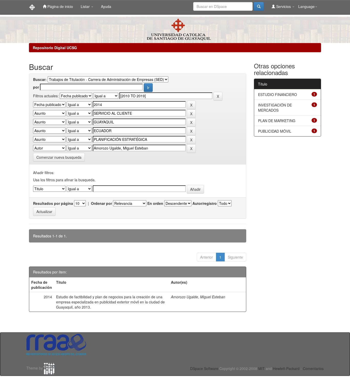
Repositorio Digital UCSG (55, 47)
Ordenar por (101, 203)
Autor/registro (204, 203)
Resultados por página (53, 203)
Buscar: (40, 79)
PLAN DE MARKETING (276, 120)
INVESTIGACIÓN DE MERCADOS (275, 107)
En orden (155, 203)
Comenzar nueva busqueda (58, 157)
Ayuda (106, 6)
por (36, 87)
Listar (86, 6)
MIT (261, 368)
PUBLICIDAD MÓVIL (274, 131)
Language (306, 6)
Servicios (283, 6)
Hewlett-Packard (286, 368)
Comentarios (313, 368)
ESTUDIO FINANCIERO (277, 94)
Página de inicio (59, 6)
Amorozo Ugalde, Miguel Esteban (198, 296)
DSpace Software (204, 368)
